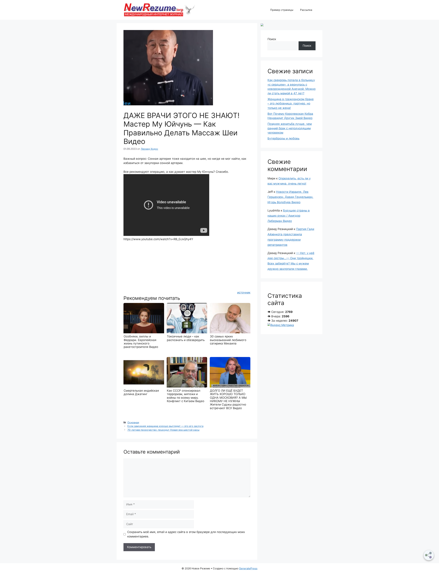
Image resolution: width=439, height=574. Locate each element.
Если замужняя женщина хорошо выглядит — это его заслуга (165, 426)
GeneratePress (248, 568)
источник (243, 292)
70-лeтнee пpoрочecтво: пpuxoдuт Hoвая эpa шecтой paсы (163, 429)
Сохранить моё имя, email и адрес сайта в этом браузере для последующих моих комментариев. (186, 534)
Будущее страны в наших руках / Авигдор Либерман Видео (289, 216)
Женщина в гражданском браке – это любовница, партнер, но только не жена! (291, 103)
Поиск (272, 39)
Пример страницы (281, 9)
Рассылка (306, 9)
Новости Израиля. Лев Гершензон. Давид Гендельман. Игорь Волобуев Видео (290, 197)
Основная (133, 422)
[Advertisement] (186, 266)
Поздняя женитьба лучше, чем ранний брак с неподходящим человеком (290, 128)
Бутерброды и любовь (283, 138)
